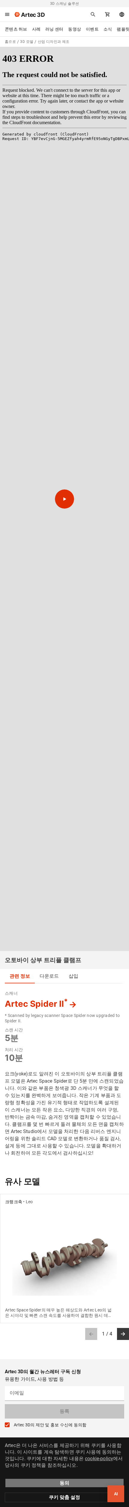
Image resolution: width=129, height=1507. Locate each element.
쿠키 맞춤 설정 (64, 1497)
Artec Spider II (36, 1004)
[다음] (123, 1334)
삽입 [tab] (73, 976)
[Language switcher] (122, 14)
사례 (36, 29)
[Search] (93, 14)
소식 (108, 29)
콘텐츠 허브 (16, 29)
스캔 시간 (14, 1029)
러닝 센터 (54, 29)
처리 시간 (14, 1049)
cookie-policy (99, 1458)
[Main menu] (7, 14)
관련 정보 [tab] (20, 976)
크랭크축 (13, 1201)
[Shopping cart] (107, 14)
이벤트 (92, 29)
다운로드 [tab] (49, 976)
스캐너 (11, 993)
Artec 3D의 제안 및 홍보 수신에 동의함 (50, 1424)
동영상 (74, 29)
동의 (64, 1483)
